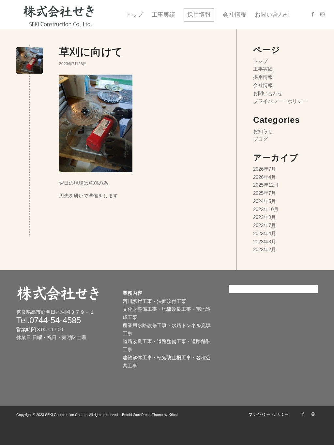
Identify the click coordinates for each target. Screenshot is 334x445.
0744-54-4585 (55, 320)
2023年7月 (264, 225)
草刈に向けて (91, 52)
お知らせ (263, 131)
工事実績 (263, 69)
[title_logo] (62, 14)
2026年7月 (264, 169)
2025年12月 (266, 185)
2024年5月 (264, 201)
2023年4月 (264, 233)
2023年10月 (266, 209)
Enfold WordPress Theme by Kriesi (149, 415)
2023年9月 (264, 217)
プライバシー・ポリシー (280, 101)
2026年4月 (264, 177)
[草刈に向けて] (29, 60)
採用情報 (263, 77)
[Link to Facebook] (313, 14)
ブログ (260, 139)
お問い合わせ (267, 93)
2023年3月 (264, 241)
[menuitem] (134, 14)
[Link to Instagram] (322, 14)
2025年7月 (264, 193)
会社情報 (263, 85)
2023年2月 (264, 249)
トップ (260, 61)
